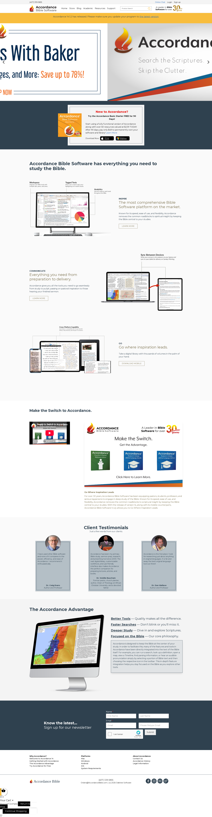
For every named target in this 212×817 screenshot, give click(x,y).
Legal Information (141, 763)
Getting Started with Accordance (44, 761)
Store (72, 8)
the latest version (149, 16)
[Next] (208, 62)
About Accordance (142, 756)
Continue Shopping (16, 811)
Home (64, 8)
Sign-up (177, 2)
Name (109, 712)
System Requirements (91, 768)
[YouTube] (160, 781)
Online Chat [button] (160, 2)
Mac (83, 758)
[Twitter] (165, 781)
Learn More (111, 133)
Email (109, 721)
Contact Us (138, 758)
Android (84, 763)
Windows (85, 761)
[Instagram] (154, 781)
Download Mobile (131, 363)
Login (169, 2)
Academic (88, 8)
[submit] (149, 8)
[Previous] (4, 62)
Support (111, 8)
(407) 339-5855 (35, 2)
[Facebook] (148, 781)
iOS (82, 766)
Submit (150, 732)
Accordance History (141, 761)
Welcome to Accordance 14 (41, 758)
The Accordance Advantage (41, 763)
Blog (79, 8)
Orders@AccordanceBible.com (94, 783)
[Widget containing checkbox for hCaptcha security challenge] (124, 734)
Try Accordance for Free (40, 766)
